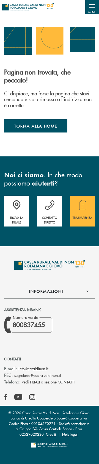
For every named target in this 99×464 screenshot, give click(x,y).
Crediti (51, 434)
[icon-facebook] (5, 397)
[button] (92, 7)
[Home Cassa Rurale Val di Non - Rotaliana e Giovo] (28, 7)
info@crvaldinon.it (33, 368)
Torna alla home (35, 126)
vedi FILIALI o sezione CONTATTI (48, 382)
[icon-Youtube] (18, 397)
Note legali (70, 434)
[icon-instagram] (32, 397)
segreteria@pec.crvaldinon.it (37, 375)
